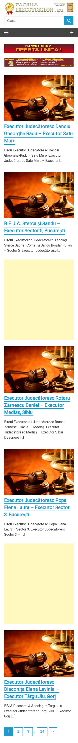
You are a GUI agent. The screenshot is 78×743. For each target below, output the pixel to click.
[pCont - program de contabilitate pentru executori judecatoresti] (39, 65)
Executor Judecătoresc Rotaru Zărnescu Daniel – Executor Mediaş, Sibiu (37, 405)
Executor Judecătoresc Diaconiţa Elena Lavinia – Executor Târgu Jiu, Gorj (31, 689)
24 (42, 731)
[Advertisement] (39, 300)
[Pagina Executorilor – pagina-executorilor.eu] (39, 13)
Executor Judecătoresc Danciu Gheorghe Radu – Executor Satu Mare (38, 133)
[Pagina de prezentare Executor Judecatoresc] (39, 51)
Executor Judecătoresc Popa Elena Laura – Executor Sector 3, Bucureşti (37, 507)
